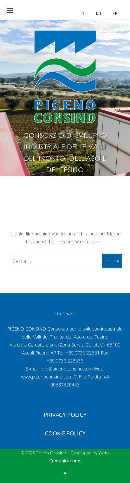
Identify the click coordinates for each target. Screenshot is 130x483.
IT (82, 13)
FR (115, 13)
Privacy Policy (65, 414)
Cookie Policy (65, 433)
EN (98, 13)
